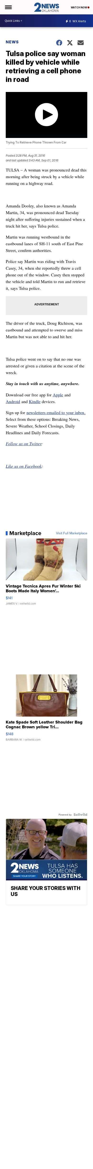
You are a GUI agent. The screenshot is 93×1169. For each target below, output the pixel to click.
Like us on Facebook (23, 466)
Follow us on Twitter (23, 443)
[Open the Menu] (8, 7)
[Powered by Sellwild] (80, 814)
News (12, 42)
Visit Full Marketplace (71, 533)
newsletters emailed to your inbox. (56, 412)
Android (13, 401)
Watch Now (79, 7)
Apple (58, 395)
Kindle (35, 401)
